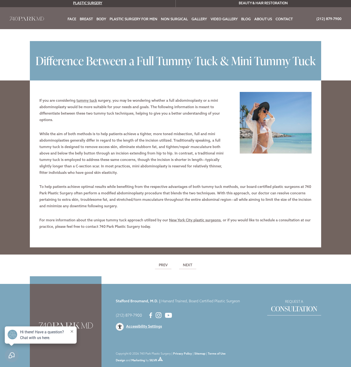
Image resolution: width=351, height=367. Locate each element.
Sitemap (199, 353)
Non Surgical (174, 19)
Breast (86, 19)
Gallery (199, 19)
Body (101, 19)
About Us (263, 19)
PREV (163, 265)
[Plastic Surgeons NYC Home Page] (27, 19)
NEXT (187, 265)
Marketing (138, 360)
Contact (284, 19)
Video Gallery (224, 19)
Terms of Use (217, 353)
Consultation (294, 307)
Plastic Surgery (87, 3)
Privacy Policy (182, 353)
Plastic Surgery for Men (133, 19)
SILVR (153, 360)
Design (120, 360)
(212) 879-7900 (129, 316)
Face (72, 19)
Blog (246, 19)
